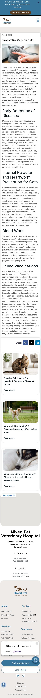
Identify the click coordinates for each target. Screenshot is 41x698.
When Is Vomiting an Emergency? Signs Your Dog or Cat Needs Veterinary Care (20, 477)
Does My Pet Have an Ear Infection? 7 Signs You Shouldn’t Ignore (19, 381)
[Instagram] (23, 675)
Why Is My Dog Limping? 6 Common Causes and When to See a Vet (20, 429)
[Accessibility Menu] (3, 685)
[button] (35, 659)
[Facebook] (17, 675)
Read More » (9, 390)
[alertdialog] (20, 7)
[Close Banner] (38, 2)
